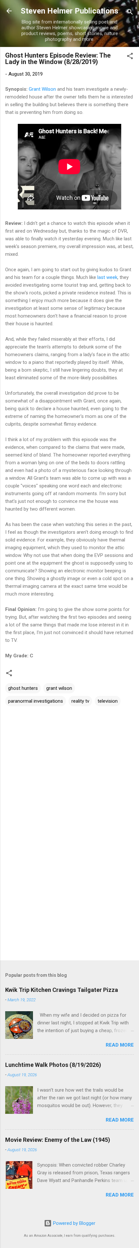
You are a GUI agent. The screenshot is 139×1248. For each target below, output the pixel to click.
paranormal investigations (35, 701)
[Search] (130, 13)
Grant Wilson (42, 89)
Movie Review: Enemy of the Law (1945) (57, 1139)
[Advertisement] (69, 905)
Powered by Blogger (73, 1223)
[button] (130, 57)
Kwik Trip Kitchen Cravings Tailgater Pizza (61, 989)
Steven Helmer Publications (69, 10)
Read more (120, 1045)
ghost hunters (23, 688)
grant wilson (59, 688)
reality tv (80, 701)
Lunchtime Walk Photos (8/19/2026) (53, 1064)
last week (107, 277)
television (108, 701)
